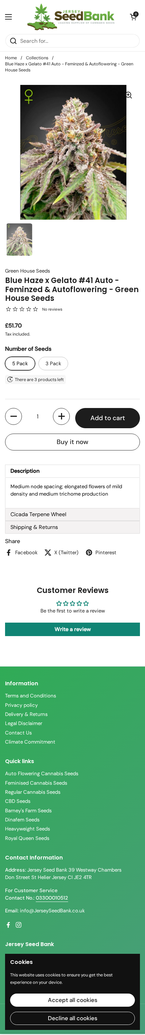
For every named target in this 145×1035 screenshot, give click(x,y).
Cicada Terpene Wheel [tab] (38, 514)
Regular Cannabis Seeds (32, 792)
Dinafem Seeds (22, 819)
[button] (133, 17)
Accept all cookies (72, 1000)
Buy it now (72, 442)
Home (11, 58)
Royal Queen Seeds (27, 838)
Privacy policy (21, 705)
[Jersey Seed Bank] (70, 16)
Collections (37, 58)
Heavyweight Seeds (27, 828)
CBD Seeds (17, 801)
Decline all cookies (72, 1018)
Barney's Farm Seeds (28, 810)
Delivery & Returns (26, 714)
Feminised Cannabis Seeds (36, 783)
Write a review (73, 629)
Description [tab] (24, 470)
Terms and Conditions (30, 695)
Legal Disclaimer (23, 723)
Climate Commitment (30, 742)
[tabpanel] (72, 493)
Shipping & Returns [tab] (34, 527)
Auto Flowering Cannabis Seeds (41, 773)
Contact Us (18, 732)
